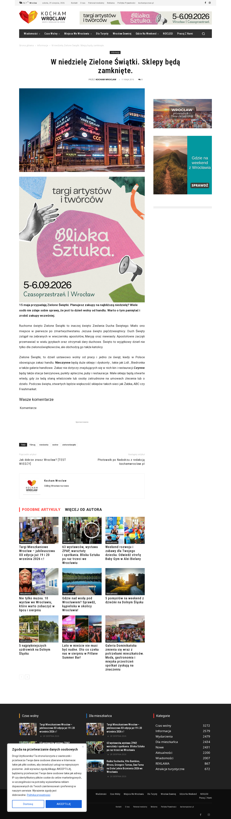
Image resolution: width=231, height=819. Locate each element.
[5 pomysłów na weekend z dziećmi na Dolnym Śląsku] (125, 581)
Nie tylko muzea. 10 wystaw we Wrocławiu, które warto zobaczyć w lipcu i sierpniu (37, 604)
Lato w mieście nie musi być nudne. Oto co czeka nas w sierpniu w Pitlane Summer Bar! (80, 651)
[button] (203, 33)
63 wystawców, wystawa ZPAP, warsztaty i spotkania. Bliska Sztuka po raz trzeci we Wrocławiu (81, 555)
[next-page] (27, 677)
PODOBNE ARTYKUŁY (41, 509)
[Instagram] (210, 3)
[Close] (83, 746)
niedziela (43, 444)
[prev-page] (21, 677)
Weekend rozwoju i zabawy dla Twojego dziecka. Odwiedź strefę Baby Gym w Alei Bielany (123, 553)
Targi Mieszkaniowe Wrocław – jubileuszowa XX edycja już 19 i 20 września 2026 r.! (37, 553)
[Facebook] (205, 3)
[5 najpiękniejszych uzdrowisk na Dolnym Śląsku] (38, 629)
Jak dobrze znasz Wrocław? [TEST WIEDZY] (42, 461)
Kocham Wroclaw (106, 79)
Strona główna (26, 45)
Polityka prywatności (38, 795)
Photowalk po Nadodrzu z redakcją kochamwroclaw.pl (121, 461)
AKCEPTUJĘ (64, 804)
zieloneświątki (69, 444)
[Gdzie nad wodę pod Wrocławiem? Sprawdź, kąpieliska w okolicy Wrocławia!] (82, 581)
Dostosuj (28, 804)
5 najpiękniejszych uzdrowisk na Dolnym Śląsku (34, 649)
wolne (55, 444)
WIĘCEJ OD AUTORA (83, 509)
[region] (47, 777)
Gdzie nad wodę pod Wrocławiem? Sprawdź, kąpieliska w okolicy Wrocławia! (79, 604)
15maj (32, 444)
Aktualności (25, 542)
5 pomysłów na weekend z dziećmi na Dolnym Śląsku (124, 600)
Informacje (42, 45)
